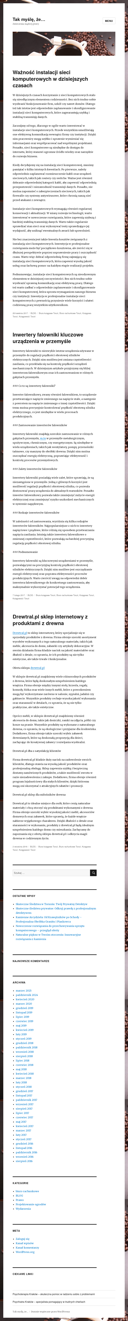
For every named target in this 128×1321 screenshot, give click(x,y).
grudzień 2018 (24, 1043)
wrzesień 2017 (24, 1104)
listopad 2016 (24, 1148)
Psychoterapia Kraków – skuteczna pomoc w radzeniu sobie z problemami (54, 1294)
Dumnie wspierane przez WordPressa (50, 1311)
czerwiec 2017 (24, 1117)
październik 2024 (27, 995)
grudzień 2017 (24, 1091)
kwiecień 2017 (24, 1126)
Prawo (20, 1200)
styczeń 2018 (24, 1086)
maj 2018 (21, 1069)
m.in (43, 438)
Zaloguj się (22, 1238)
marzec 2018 (23, 1078)
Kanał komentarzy (27, 1247)
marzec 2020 (24, 1003)
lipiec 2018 (22, 1060)
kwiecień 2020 (25, 999)
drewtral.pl (37, 667)
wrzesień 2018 (25, 1051)
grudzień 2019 (24, 1008)
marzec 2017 (23, 1130)
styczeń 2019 (24, 1038)
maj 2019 (21, 1025)
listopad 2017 (24, 1095)
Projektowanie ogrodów (31, 1204)
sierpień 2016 (24, 1161)
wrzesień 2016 (25, 1156)
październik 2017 (26, 1099)
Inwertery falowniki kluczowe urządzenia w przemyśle (48, 338)
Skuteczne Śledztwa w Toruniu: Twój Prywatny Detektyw (51, 904)
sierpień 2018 (24, 1056)
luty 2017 (21, 1134)
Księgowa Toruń (86, 595)
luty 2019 (21, 1034)
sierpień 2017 (24, 1108)
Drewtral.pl (20, 632)
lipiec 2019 (22, 1016)
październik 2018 (26, 1047)
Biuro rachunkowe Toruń (70, 313)
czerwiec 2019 (24, 1021)
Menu (109, 21)
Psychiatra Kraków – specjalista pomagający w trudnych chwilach (49, 1302)
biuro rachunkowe (27, 1191)
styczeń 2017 (23, 1139)
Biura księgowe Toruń (48, 313)
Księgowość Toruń (27, 316)
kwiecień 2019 (25, 1030)
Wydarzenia (23, 1208)
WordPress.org (25, 1252)
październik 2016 (26, 1152)
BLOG (33, 313)
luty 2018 (21, 1082)
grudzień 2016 (24, 1143)
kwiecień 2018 (25, 1073)
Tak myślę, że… (29, 19)
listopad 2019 (24, 1012)
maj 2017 (21, 1121)
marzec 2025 (24, 990)
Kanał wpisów (25, 1243)
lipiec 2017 (22, 1113)
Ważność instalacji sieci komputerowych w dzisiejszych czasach (50, 78)
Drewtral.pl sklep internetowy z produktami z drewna (50, 620)
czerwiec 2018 (24, 1064)
